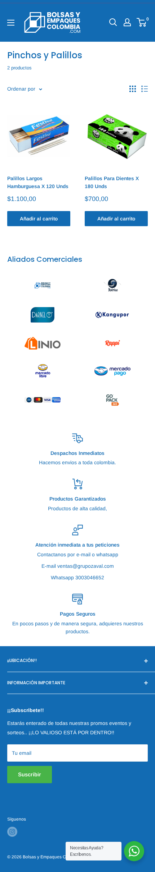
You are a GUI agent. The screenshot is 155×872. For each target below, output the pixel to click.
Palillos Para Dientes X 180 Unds (112, 182)
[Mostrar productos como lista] (144, 89)
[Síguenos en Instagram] (12, 832)
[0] (141, 22)
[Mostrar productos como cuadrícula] (132, 89)
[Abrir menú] (10, 23)
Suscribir (29, 774)
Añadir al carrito (39, 219)
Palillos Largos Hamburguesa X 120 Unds (37, 182)
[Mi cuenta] (127, 22)
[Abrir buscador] (113, 22)
